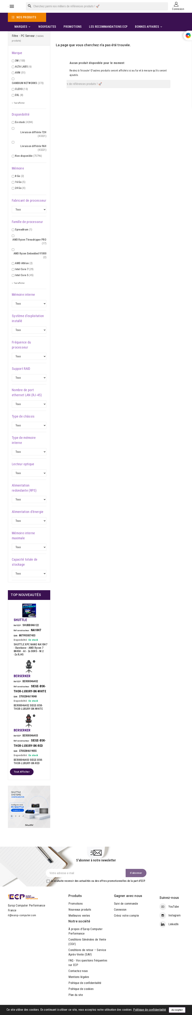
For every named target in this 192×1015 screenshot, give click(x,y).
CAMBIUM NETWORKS (28, 83)
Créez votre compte (126, 915)
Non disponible (28, 155)
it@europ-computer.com (22, 915)
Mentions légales (78, 977)
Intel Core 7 (24, 269)
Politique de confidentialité (84, 983)
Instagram (174, 915)
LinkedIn (173, 924)
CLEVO (21, 89)
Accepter (177, 1009)
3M (20, 60)
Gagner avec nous (128, 896)
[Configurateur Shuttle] (29, 806)
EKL (19, 95)
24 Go (20, 188)
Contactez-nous (78, 971)
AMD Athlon (23, 263)
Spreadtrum (23, 229)
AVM (20, 72)
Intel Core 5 (24, 275)
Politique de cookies (81, 989)
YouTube (173, 906)
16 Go (20, 182)
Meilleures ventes (79, 915)
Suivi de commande (126, 903)
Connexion (120, 909)
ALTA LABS (23, 66)
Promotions (75, 903)
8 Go (19, 176)
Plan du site (75, 995)
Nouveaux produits (79, 909)
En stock (24, 122)
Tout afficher (22, 771)
